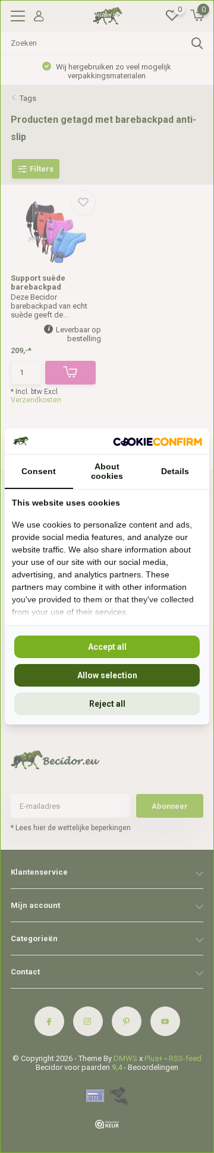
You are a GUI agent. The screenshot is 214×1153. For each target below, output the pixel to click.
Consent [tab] (38, 471)
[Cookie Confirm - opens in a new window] (157, 441)
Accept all (107, 647)
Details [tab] (175, 471)
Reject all (107, 704)
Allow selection (107, 675)
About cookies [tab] (107, 471)
